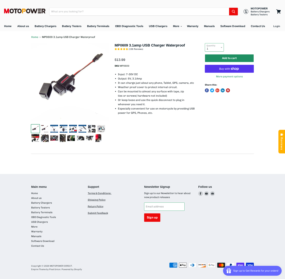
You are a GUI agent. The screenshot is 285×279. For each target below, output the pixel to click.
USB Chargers (158, 26)
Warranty (192, 26)
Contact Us (258, 26)
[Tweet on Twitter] (212, 90)
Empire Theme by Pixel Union (46, 269)
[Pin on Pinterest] (228, 90)
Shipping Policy (97, 199)
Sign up (152, 217)
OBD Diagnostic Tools (129, 26)
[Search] (233, 11)
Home (8, 26)
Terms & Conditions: (100, 193)
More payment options (229, 76)
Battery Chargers (46, 26)
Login (276, 26)
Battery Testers (71, 26)
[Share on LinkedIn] (223, 90)
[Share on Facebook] (207, 90)
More (176, 26)
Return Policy (95, 206)
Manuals (209, 26)
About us (23, 26)
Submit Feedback (98, 213)
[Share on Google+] (217, 90)
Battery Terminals (98, 26)
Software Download (232, 26)
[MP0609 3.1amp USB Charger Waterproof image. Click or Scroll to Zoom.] (70, 82)
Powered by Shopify (72, 269)
